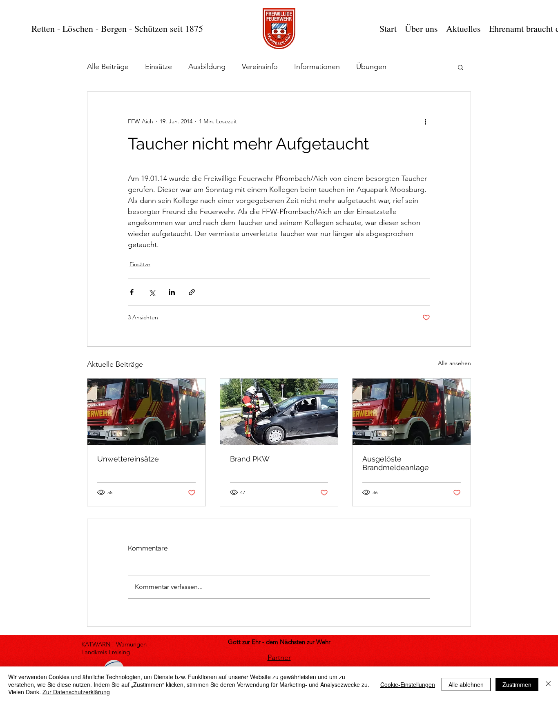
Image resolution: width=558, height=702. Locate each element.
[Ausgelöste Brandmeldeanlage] (412, 412)
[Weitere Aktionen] (425, 121)
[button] (460, 67)
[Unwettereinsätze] (146, 412)
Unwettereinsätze (128, 459)
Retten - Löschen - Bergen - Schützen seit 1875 (117, 28)
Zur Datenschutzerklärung (76, 692)
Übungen (371, 66)
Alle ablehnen (466, 684)
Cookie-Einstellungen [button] (407, 684)
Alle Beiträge (108, 66)
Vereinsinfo (260, 66)
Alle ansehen (454, 363)
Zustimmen (516, 684)
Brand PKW (250, 459)
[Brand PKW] (279, 412)
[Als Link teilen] (192, 292)
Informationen (317, 66)
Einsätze (158, 66)
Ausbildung (206, 66)
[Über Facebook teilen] (132, 292)
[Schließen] (548, 684)
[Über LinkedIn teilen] (172, 292)
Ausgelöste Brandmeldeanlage (395, 463)
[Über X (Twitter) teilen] (152, 292)
